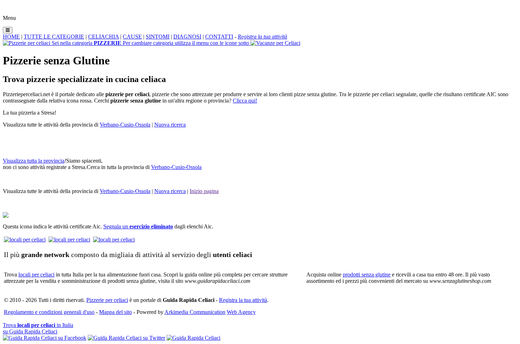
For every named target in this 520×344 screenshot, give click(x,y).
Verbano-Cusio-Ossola (125, 125)
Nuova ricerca (170, 125)
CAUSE (132, 37)
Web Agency (241, 312)
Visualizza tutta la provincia (33, 161)
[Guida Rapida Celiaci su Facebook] (44, 338)
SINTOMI (157, 37)
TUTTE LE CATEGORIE (54, 37)
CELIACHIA (103, 37)
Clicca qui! (245, 101)
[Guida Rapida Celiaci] (193, 338)
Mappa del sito (115, 312)
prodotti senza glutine (367, 275)
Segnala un (138, 226)
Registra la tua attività (243, 300)
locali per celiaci (36, 275)
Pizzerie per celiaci (107, 300)
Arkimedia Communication (194, 312)
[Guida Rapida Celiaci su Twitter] (126, 338)
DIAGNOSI (187, 37)
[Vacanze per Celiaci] (275, 43)
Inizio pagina (204, 191)
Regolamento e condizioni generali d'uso (49, 312)
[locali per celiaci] (25, 240)
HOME (11, 37)
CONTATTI (219, 37)
